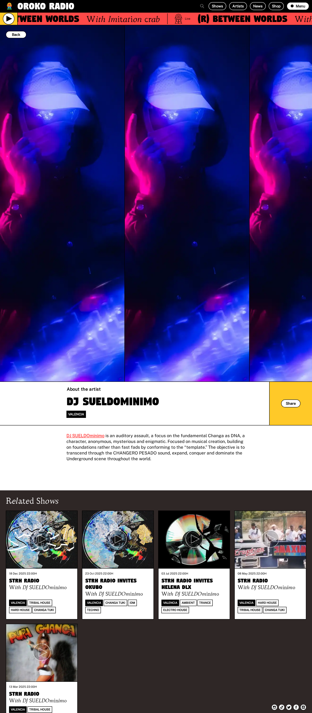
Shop (276, 6)
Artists (238, 6)
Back (16, 34)
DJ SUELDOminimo (85, 435)
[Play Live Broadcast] (8, 19)
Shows (217, 6)
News (258, 6)
